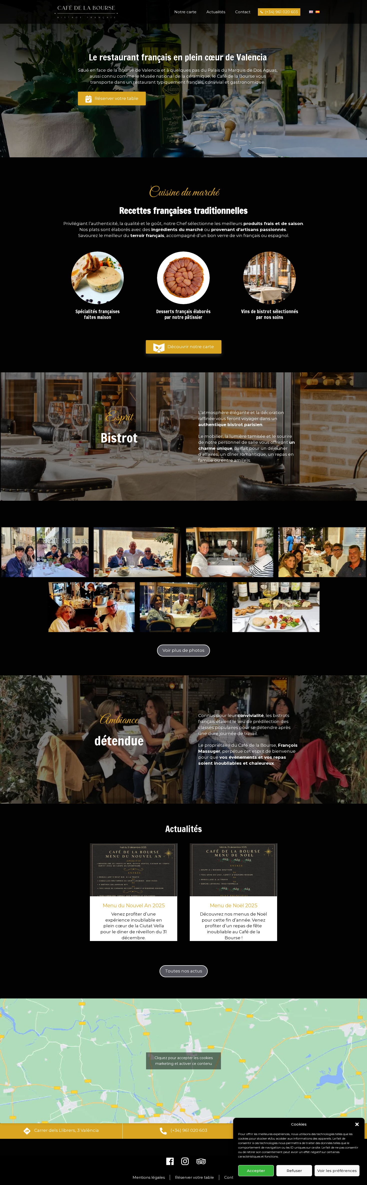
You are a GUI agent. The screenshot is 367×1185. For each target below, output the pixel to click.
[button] (357, 1124)
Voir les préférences (337, 1170)
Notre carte (185, 11)
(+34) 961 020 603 (281, 11)
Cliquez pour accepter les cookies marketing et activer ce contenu (184, 1061)
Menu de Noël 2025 (233, 906)
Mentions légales (149, 1177)
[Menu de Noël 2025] (233, 870)
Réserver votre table (116, 98)
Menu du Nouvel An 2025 (134, 906)
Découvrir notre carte (191, 346)
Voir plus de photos (183, 650)
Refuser (294, 1170)
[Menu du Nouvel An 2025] (133, 870)
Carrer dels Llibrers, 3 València (66, 1130)
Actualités (215, 11)
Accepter (256, 1170)
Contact (242, 11)
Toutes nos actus (183, 970)
